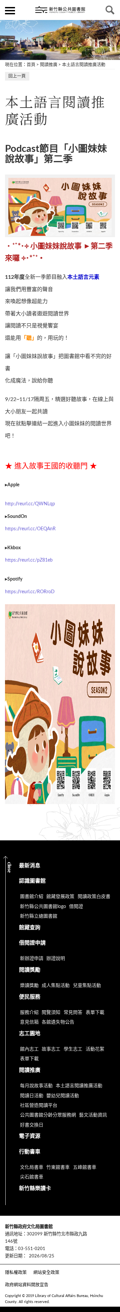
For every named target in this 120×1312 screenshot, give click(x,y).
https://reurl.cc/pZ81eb (29, 560)
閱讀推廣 (48, 65)
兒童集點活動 (87, 985)
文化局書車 (31, 1167)
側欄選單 (10, 10)
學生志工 (73, 1049)
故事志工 (51, 1049)
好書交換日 (31, 1125)
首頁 (31, 65)
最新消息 (29, 865)
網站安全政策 (46, 1272)
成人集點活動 (56, 985)
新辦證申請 (31, 958)
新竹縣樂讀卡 (35, 1188)
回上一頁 (17, 76)
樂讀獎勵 (29, 985)
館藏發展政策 (60, 896)
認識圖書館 (32, 881)
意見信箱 (29, 1022)
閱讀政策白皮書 (94, 896)
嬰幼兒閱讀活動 (62, 1095)
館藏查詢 (29, 927)
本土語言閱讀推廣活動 (83, 65)
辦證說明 (55, 958)
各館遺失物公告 (58, 1022)
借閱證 (76, 906)
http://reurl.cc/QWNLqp (30, 504)
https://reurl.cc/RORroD (30, 592)
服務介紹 (29, 1012)
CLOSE (9, 867)
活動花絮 (95, 1049)
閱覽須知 (51, 1012)
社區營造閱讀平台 (38, 1105)
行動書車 (29, 1151)
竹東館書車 (58, 1167)
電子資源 (29, 1136)
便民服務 (29, 997)
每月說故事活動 (36, 1086)
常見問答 (73, 1012)
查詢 (110, 10)
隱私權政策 (16, 1272)
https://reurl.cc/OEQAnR (30, 529)
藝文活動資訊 (93, 1115)
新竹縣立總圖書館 (38, 916)
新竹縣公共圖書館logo (43, 906)
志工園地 (29, 1033)
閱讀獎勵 (29, 970)
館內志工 (29, 1049)
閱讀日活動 (31, 1095)
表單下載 (95, 1012)
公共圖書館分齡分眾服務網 (48, 1115)
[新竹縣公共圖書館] (60, 10)
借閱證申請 (32, 943)
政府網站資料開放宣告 (26, 1285)
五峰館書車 (84, 1167)
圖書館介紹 (31, 896)
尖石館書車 (31, 1177)
